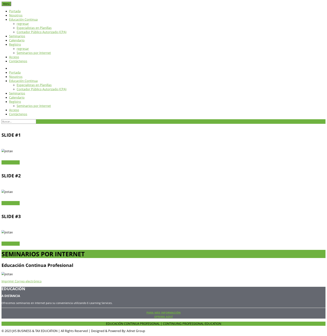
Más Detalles (11, 162)
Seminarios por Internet (34, 53)
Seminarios (17, 36)
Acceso (14, 57)
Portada (15, 11)
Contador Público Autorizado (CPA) (41, 32)
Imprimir (8, 281)
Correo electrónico (28, 281)
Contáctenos (18, 61)
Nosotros (16, 15)
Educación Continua (23, 19)
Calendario (17, 40)
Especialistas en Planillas (34, 28)
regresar (23, 24)
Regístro (15, 44)
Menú (6, 3)
